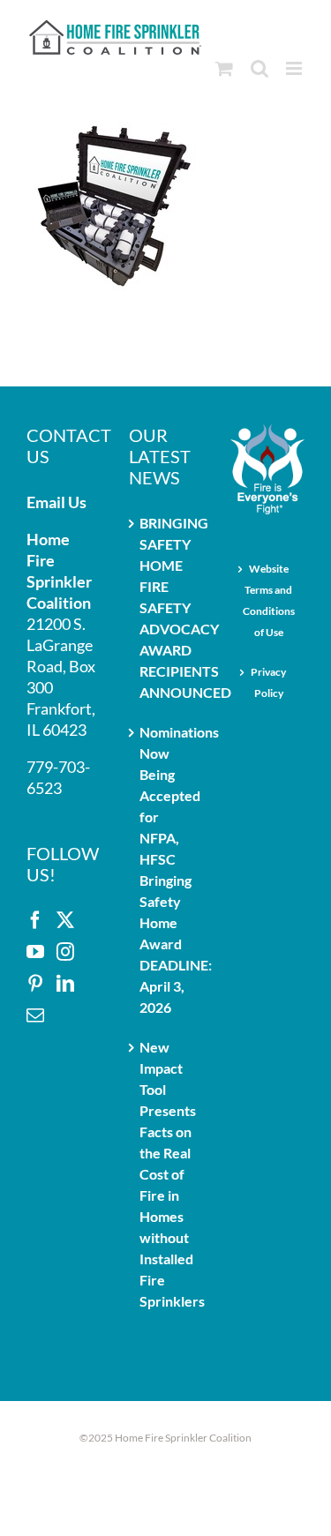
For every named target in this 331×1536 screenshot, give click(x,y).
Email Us (56, 502)
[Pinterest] (35, 984)
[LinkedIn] (65, 984)
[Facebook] (35, 920)
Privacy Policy (268, 682)
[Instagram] (65, 952)
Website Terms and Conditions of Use (269, 600)
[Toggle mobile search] (259, 68)
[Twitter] (65, 920)
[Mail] (35, 1015)
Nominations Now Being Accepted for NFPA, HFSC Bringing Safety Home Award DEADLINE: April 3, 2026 (166, 869)
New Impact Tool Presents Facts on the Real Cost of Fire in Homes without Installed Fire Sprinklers (166, 1173)
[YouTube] (35, 952)
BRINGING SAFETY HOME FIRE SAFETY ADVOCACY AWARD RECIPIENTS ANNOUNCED (166, 607)
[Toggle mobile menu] (295, 68)
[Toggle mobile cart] (224, 68)
